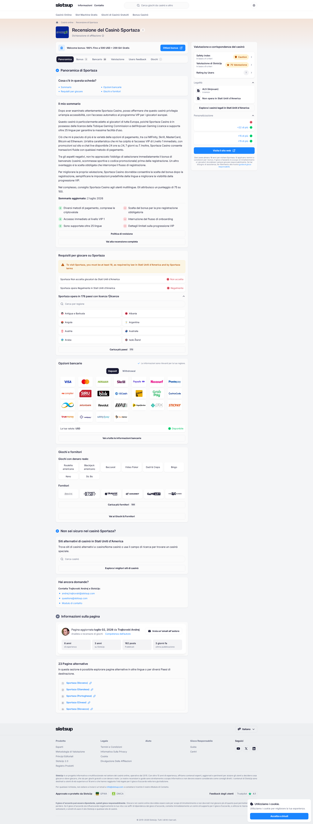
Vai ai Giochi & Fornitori (122, 516)
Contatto (99, 5)
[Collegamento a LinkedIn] (254, 748)
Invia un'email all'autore (165, 631)
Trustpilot (246, 793)
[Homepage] (64, 5)
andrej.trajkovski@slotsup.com (78, 593)
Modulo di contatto (72, 603)
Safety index (203, 55)
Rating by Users (205, 72)
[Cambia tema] (254, 5)
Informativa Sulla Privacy (114, 751)
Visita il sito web (222, 150)
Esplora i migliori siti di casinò (122, 568)
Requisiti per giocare (72, 91)
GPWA (103, 793)
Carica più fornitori (121, 504)
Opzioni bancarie (112, 87)
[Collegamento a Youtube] (238, 748)
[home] (57, 22)
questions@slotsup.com (74, 598)
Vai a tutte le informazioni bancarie (122, 438)
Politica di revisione (122, 233)
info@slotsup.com (115, 787)
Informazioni (85, 5)
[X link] (246, 748)
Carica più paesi (121, 349)
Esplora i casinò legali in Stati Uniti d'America (224, 107)
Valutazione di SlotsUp (209, 63)
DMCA (120, 793)
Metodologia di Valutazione (70, 751)
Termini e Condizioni (111, 746)
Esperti (59, 746)
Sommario (66, 87)
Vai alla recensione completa (122, 241)
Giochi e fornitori (112, 91)
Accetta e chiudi (279, 816)
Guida (193, 746)
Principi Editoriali (64, 756)
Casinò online (67, 22)
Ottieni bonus (170, 47)
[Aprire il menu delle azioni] (143, 30)
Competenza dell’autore (118, 633)
